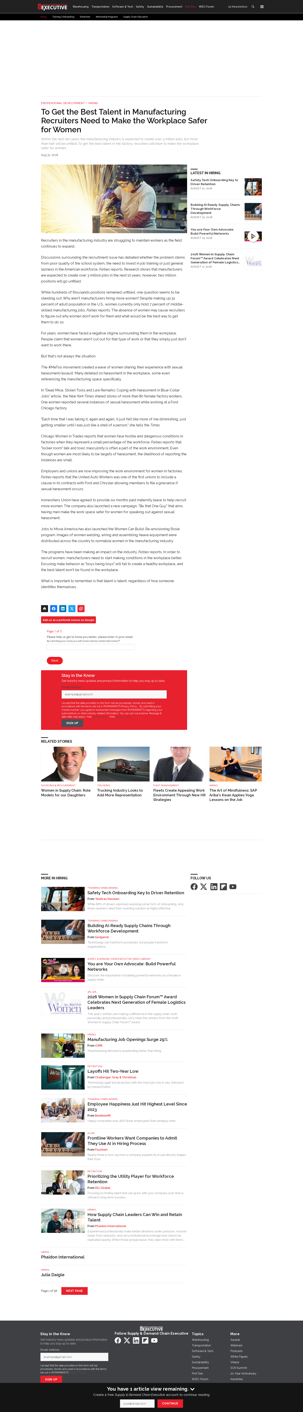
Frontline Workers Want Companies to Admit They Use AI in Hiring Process (132, 1140)
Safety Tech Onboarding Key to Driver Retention (214, 182)
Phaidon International (110, 1226)
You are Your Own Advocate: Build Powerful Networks (212, 231)
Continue (170, 1403)
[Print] (44, 608)
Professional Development (63, 103)
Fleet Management (166, 785)
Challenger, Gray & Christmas (115, 1077)
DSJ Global (102, 1188)
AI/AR (91, 1133)
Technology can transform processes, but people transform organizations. (127, 944)
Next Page (74, 1291)
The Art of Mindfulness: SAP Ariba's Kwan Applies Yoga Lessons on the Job (233, 795)
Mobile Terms (100, 716)
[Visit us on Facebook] (194, 886)
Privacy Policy (123, 716)
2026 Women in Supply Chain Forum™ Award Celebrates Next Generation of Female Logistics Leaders (215, 258)
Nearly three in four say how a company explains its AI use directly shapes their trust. (136, 1157)
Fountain (101, 1149)
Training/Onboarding (102, 888)
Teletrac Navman (107, 899)
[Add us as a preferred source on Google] (81, 608)
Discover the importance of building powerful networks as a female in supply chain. (134, 977)
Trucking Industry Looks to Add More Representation (120, 792)
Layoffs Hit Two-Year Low (113, 1071)
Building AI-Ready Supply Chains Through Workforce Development (215, 209)
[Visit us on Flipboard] (223, 886)
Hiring (93, 103)
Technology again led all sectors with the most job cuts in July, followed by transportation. (135, 1084)
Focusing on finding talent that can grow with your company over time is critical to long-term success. (135, 1195)
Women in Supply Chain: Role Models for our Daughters (66, 792)
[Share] (53, 608)
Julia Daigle (53, 1274)
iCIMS (99, 1045)
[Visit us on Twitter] (204, 886)
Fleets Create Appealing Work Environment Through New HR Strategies (179, 795)
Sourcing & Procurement (58, 785)
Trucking (103, 785)
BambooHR (103, 1115)
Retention (94, 1066)
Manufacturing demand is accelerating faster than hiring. (124, 1051)
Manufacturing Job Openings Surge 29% (127, 1039)
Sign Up (72, 723)
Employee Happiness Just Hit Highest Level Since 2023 (137, 1106)
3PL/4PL (92, 992)
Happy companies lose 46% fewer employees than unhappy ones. (131, 1121)
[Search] (252, 6)
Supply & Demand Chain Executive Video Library (119, 959)
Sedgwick (102, 937)
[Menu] (261, 6)
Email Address (72, 687)
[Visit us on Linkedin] (213, 886)
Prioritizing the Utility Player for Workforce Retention (130, 1179)
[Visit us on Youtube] (232, 886)
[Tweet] (71, 608)
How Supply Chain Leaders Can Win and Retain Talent (134, 1217)
